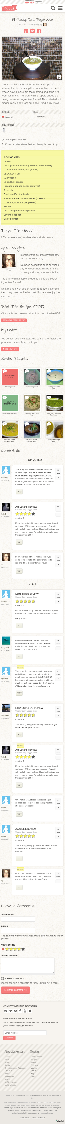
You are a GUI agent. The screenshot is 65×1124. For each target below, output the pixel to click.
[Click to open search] (53, 8)
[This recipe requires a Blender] (4, 130)
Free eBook (9, 1076)
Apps (7, 1062)
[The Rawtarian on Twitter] (10, 1011)
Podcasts (34, 1065)
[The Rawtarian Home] (9, 8)
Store (7, 1060)
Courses (34, 1068)
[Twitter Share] (32, 30)
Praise (7, 1074)
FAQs (7, 1065)
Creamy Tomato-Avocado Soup (31, 441)
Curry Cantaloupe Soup (54, 441)
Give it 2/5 (11, 949)
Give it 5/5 (23, 949)
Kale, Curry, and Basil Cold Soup (54, 414)
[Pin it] (26, 30)
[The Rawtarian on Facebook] (20, 1011)
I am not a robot (15, 978)
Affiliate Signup (11, 1082)
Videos (33, 1062)
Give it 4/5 (19, 949)
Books (33, 1071)
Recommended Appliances (15, 1068)
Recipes (34, 1060)
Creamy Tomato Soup (9, 413)
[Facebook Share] (39, 30)
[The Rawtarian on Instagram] (15, 1011)
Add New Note (11, 349)
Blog (32, 1074)
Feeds (33, 1076)
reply (19, 491)
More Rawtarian (14, 1051)
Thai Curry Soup (9, 387)
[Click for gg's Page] (44, 25)
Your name (8, 914)
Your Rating (8, 945)
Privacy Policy (25, 1117)
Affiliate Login (10, 1085)
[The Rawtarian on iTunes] (30, 1011)
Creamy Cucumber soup (54, 388)
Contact (8, 1079)
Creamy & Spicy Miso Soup (31, 414)
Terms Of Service (38, 1117)
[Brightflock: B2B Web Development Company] (60, 1120)
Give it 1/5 (7, 949)
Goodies (34, 1051)
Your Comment (10, 955)
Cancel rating (3, 949)
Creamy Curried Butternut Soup (9, 441)
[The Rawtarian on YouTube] (25, 1011)
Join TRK (8, 1071)
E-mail (5, 926)
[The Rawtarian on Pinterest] (6, 1011)
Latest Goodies (36, 1057)
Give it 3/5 (15, 949)
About (7, 1057)
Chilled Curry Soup (31, 387)
